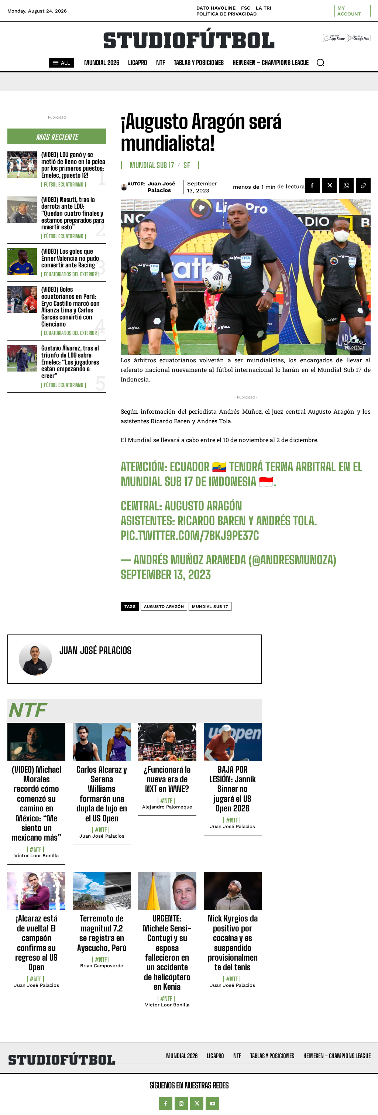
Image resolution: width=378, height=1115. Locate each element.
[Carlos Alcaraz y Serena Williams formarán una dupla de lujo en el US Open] (102, 746)
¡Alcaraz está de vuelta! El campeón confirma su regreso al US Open (36, 942)
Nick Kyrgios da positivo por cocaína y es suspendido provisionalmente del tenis (233, 942)
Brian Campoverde (101, 965)
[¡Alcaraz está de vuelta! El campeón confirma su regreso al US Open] (36, 895)
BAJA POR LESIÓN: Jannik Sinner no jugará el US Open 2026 (232, 789)
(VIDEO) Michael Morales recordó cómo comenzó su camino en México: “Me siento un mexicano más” (36, 804)
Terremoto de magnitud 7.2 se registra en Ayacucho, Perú (102, 932)
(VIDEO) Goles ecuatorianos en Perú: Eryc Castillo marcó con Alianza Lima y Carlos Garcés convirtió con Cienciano (70, 306)
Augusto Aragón (164, 606)
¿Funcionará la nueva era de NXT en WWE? (167, 779)
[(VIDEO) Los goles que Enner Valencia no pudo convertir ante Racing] (22, 261)
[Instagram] (181, 1103)
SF (186, 165)
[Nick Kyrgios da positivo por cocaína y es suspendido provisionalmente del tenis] (233, 895)
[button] (320, 62)
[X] (329, 185)
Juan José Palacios (161, 187)
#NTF (35, 849)
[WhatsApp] (346, 185)
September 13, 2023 (166, 575)
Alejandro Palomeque (167, 807)
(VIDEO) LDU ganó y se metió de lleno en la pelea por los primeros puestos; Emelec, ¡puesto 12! (73, 165)
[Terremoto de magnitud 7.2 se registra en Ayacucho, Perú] (102, 895)
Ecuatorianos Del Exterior (70, 274)
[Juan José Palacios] (124, 187)
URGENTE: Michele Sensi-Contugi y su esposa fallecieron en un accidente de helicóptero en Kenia (167, 952)
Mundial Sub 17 (152, 165)
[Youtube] (212, 1103)
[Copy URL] (363, 185)
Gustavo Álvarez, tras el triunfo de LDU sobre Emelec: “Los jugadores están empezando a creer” (70, 362)
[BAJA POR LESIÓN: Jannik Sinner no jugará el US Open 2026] (233, 746)
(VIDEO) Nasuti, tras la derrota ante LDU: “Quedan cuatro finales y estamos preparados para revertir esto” (72, 213)
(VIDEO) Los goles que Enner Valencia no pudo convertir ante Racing (70, 258)
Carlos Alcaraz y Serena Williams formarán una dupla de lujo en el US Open (101, 794)
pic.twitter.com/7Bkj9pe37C (190, 536)
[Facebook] (312, 185)
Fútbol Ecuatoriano (63, 184)
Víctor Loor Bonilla (36, 855)
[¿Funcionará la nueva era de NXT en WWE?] (167, 746)
